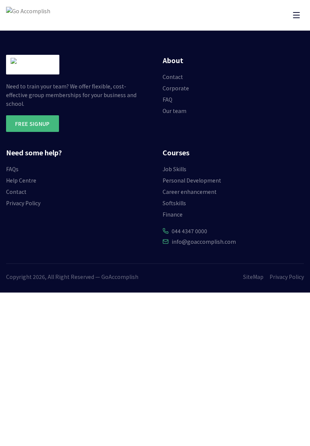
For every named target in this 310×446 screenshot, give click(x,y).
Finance (173, 214)
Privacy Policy (23, 203)
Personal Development (192, 180)
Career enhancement (190, 191)
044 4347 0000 (189, 231)
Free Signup (32, 123)
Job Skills (174, 169)
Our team (174, 111)
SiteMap (253, 276)
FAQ (167, 99)
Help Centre (21, 180)
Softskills (174, 203)
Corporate (176, 88)
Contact (173, 77)
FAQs (12, 169)
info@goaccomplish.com (204, 241)
